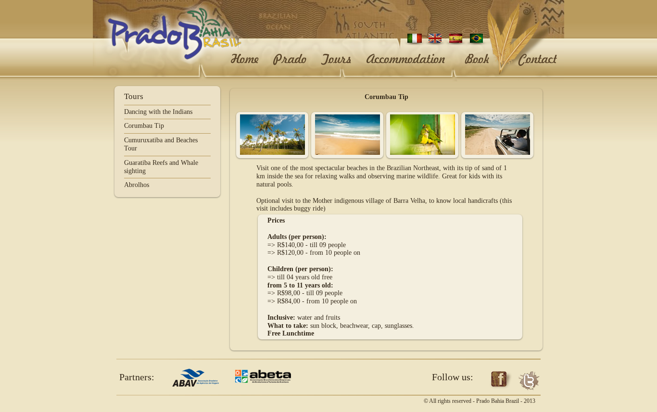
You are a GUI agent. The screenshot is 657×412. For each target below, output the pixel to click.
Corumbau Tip (144, 125)
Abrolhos (136, 184)
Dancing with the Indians (158, 111)
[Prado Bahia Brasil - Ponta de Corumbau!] (272, 152)
